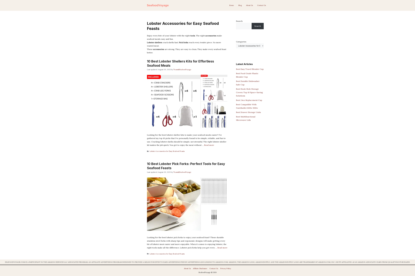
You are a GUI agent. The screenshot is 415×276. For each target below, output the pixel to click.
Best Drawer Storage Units (248, 112)
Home (231, 5)
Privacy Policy (225, 268)
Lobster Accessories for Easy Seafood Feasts (167, 151)
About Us (249, 5)
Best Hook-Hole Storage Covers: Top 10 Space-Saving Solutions (249, 92)
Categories (241, 41)
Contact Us (261, 5)
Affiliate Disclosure (200, 268)
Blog (240, 5)
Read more (209, 145)
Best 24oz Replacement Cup (249, 100)
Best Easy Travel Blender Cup (250, 69)
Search (239, 21)
